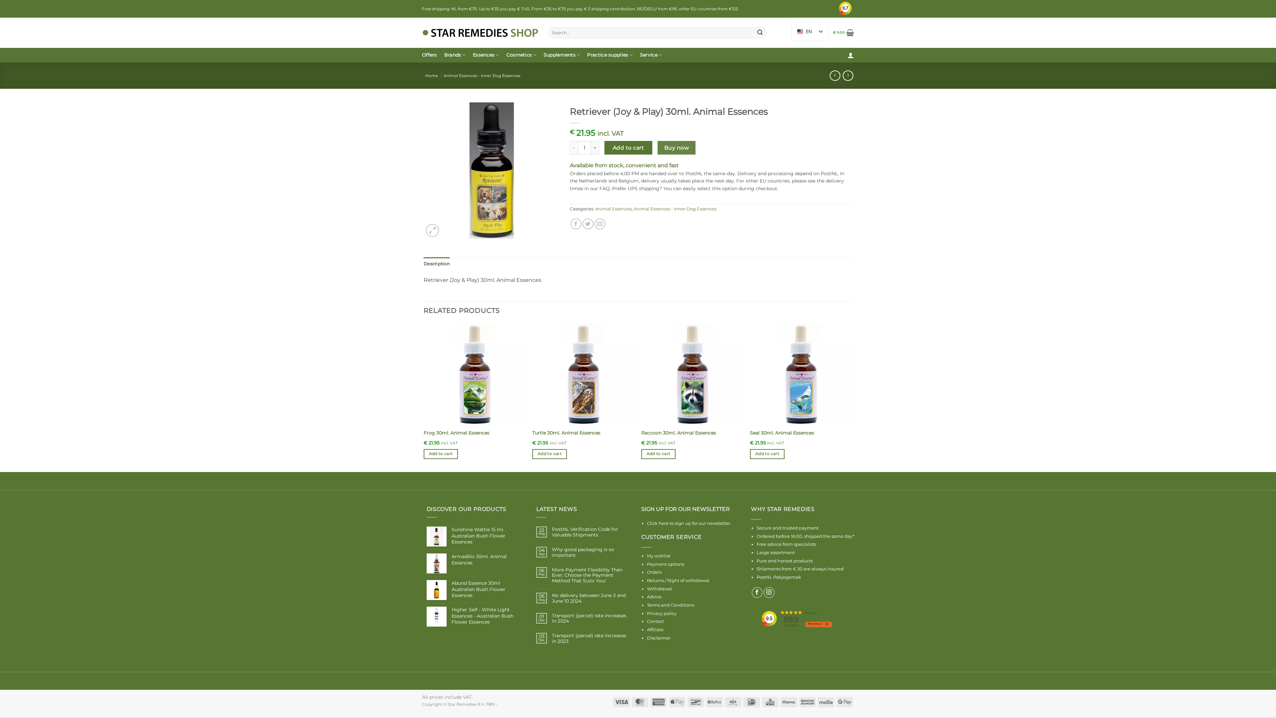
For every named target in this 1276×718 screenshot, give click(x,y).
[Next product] (835, 75)
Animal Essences (613, 208)
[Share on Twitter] (588, 223)
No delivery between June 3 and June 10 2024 (589, 598)
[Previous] (424, 396)
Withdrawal (659, 588)
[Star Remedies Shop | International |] (480, 32)
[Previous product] (848, 75)
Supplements (560, 55)
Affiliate (655, 629)
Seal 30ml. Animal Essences (782, 433)
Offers (429, 55)
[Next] (852, 396)
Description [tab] (437, 263)
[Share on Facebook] (576, 223)
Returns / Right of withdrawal (678, 580)
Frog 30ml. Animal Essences (456, 433)
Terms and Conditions (670, 605)
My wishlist (659, 555)
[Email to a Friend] (599, 223)
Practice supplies (607, 55)
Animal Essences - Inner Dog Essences (482, 75)
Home (431, 75)
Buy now (676, 148)
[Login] (850, 55)
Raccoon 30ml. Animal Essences (678, 433)
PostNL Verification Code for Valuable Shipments (585, 532)
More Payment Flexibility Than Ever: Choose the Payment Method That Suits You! (587, 575)
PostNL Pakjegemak (779, 577)
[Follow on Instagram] (769, 592)
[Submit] (760, 33)
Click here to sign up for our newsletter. (689, 523)
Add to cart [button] (441, 453)
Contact (655, 621)
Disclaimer (659, 638)
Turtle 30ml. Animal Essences (566, 433)
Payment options (665, 564)
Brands (452, 55)
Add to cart (628, 148)
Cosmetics (519, 55)
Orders (654, 572)
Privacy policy (662, 613)
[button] (843, 32)
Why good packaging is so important (583, 552)
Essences (483, 55)
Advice (654, 596)
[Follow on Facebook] (757, 592)
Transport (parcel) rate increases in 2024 (589, 618)
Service (649, 55)
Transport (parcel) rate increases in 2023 (589, 638)
